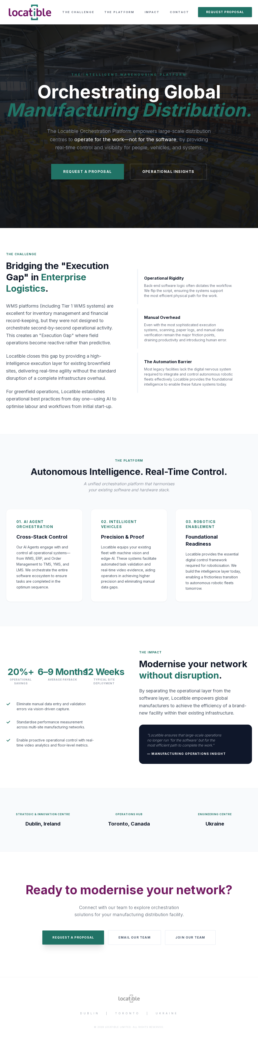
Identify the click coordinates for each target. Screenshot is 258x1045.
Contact (179, 12)
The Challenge (78, 12)
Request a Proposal (73, 937)
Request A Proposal (87, 171)
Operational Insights (168, 171)
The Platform (119, 12)
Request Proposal (225, 12)
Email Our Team (134, 937)
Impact (152, 12)
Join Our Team (190, 937)
